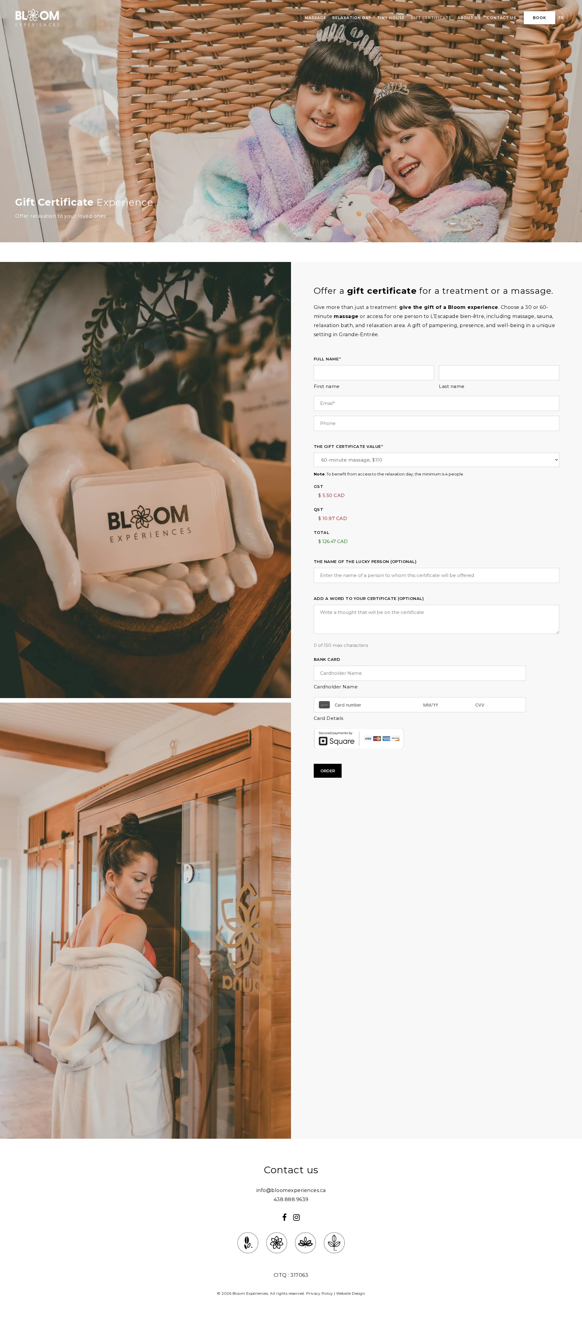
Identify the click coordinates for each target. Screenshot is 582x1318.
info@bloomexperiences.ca (291, 1190)
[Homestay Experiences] (305, 1257)
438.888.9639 (291, 1199)
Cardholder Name (336, 687)
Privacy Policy (319, 1293)
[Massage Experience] (247, 1257)
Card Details (328, 718)
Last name (452, 386)
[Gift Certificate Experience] (334, 1257)
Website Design (350, 1293)
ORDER (327, 770)
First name (327, 386)
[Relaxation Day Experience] (276, 1257)
